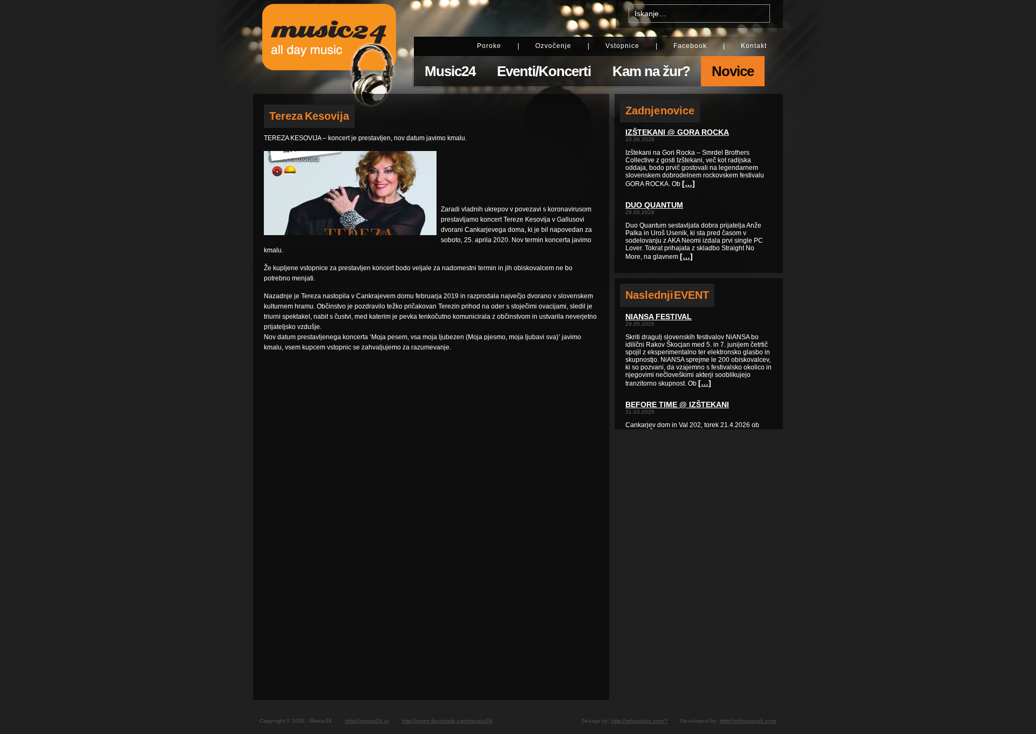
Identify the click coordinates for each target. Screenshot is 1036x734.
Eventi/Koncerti (544, 71)
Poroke (489, 46)
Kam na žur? (651, 71)
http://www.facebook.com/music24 (447, 721)
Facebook (690, 46)
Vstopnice (622, 46)
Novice (733, 71)
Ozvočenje (553, 46)
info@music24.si (367, 721)
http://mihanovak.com (748, 721)
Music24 (450, 71)
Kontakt (754, 46)
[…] (688, 183)
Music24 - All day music (329, 47)
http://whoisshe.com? (639, 721)
